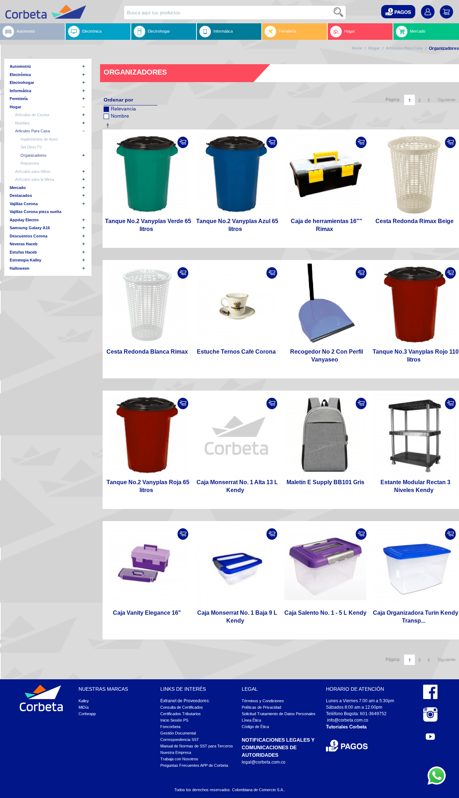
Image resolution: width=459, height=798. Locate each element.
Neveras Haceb (24, 244)
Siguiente (446, 100)
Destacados (21, 195)
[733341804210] (236, 174)
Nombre (120, 116)
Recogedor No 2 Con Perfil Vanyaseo (326, 356)
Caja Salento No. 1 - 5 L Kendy (325, 613)
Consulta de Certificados (181, 707)
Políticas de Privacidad (261, 707)
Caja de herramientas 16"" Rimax (326, 225)
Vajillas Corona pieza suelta (35, 211)
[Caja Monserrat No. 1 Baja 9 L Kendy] (236, 565)
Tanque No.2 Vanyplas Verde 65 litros (148, 225)
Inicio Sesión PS (174, 720)
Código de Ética (255, 726)
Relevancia (123, 109)
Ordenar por (118, 100)
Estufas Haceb (23, 252)
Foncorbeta (170, 726)
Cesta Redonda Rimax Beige (414, 221)
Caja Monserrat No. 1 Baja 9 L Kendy (237, 617)
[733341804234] (147, 174)
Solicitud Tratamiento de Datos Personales (279, 714)
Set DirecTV (31, 147)
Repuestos (29, 163)
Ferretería (287, 31)
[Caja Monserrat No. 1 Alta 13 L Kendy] (236, 435)
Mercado (417, 31)
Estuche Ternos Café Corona (236, 352)
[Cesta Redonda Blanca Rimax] (147, 304)
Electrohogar (159, 31)
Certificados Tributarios (180, 714)
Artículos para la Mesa (34, 179)
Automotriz (25, 31)
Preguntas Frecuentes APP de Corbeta (194, 765)
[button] (398, 11)
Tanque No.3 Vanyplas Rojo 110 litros (416, 356)
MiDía (84, 707)
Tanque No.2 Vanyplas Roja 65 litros (148, 486)
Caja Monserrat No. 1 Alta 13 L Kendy (237, 486)
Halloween (19, 268)
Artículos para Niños (33, 171)
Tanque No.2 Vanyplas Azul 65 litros (237, 225)
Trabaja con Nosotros (179, 759)
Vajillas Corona (24, 204)
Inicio (357, 48)
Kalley (84, 701)
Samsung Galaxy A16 (30, 228)
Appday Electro (24, 220)
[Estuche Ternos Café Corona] (236, 304)
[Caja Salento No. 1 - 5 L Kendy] (325, 565)
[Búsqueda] (339, 12)
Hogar (349, 31)
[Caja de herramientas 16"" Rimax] (325, 174)
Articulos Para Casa (404, 48)
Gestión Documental (178, 733)
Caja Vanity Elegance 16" (147, 613)
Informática (223, 31)
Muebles (22, 123)
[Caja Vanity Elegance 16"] (147, 565)
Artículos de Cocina (32, 115)
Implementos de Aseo (39, 139)
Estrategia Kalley (25, 260)
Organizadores (33, 155)
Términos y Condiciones (263, 701)
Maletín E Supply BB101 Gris (325, 482)
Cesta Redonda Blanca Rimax (147, 352)
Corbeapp (87, 714)
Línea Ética (251, 720)
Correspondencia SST (179, 739)
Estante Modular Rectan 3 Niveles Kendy (415, 486)
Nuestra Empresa (175, 752)
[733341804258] (147, 435)
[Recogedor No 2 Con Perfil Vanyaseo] (325, 304)
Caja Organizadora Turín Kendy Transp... (415, 617)
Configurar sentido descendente (109, 125)
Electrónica (91, 31)
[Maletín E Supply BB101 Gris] (325, 435)
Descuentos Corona (28, 236)
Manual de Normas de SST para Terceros (196, 746)
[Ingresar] (183, 142)
